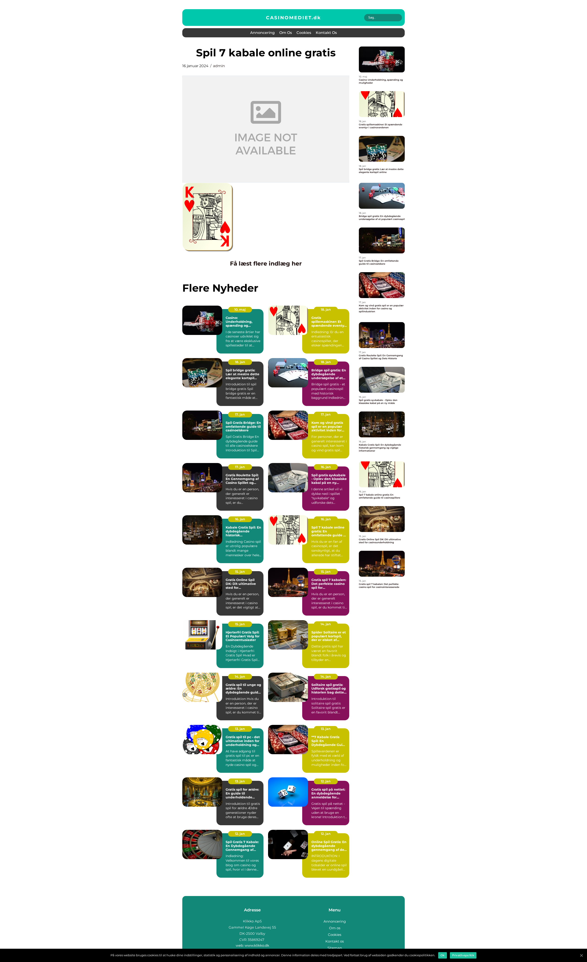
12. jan (326, 781)
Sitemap (334, 948)
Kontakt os (326, 32)
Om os (285, 32)
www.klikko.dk (257, 945)
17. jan (240, 414)
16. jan (326, 467)
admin (219, 66)
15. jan (240, 572)
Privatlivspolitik (463, 955)
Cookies (303, 32)
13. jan (240, 729)
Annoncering (262, 32)
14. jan (326, 624)
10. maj (240, 309)
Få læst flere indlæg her (266, 263)
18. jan (326, 309)
